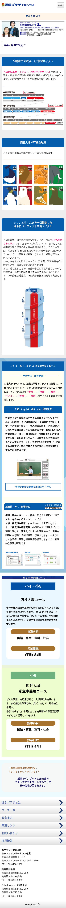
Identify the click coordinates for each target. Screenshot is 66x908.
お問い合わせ (10, 833)
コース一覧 (8, 810)
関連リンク (8, 825)
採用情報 (7, 840)
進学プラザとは (11, 802)
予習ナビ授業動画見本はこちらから (33, 487)
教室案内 (7, 817)
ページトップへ (33, 904)
